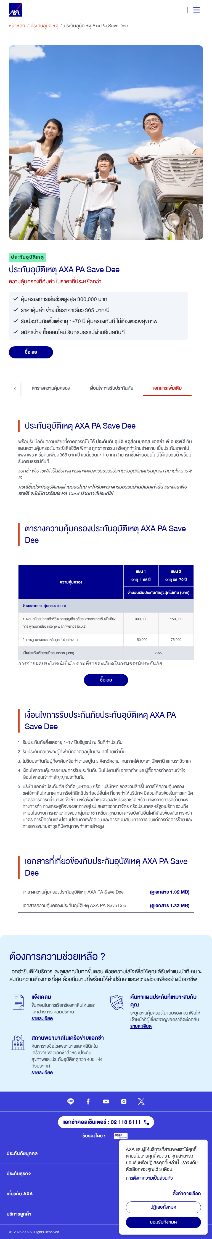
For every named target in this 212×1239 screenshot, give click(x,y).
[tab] (51, 389)
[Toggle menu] (192, 10)
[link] (70, 1101)
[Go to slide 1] (106, 230)
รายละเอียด (42, 1019)
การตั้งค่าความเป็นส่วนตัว (149, 1178)
